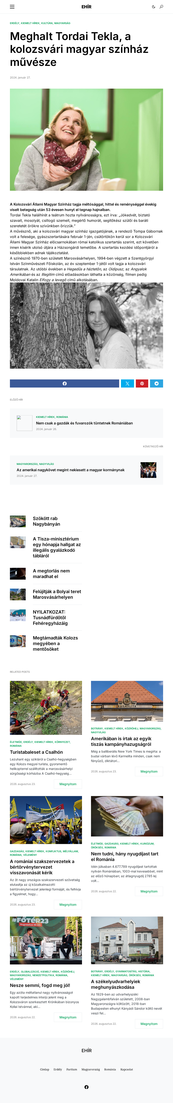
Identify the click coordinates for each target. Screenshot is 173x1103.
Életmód (16, 742)
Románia (62, 417)
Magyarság (62, 23)
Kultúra (47, 23)
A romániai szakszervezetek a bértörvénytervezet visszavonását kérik (42, 867)
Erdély (14, 23)
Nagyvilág (46, 464)
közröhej (131, 728)
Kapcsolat (127, 1069)
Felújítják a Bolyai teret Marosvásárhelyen (57, 594)
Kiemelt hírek (30, 23)
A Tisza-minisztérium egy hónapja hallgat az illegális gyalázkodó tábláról (57, 547)
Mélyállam (70, 851)
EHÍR (86, 6)
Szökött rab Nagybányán (46, 521)
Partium (71, 1069)
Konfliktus (53, 851)
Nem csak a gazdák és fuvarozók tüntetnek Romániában (84, 423)
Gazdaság (17, 851)
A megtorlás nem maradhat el (51, 573)
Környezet (62, 742)
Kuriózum (147, 843)
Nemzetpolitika (43, 975)
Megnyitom (67, 784)
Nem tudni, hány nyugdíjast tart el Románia (124, 856)
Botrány (97, 728)
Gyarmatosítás (126, 971)
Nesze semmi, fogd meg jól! (40, 985)
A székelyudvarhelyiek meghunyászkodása (115, 984)
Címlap (44, 1069)
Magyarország (27, 464)
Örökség (97, 847)
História (144, 971)
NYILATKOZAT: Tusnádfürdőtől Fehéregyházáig (50, 617)
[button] (12, 7)
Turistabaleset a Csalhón (36, 752)
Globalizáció (30, 971)
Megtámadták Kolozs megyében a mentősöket (55, 643)
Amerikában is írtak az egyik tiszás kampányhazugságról (121, 741)
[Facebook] (86, 1087)
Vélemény (30, 854)
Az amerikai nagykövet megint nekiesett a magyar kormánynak (71, 470)
